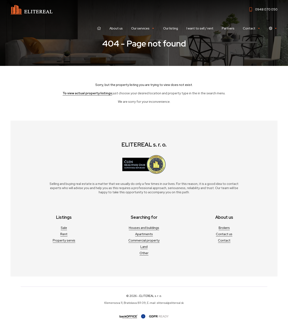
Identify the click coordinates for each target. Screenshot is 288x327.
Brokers (224, 228)
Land (144, 247)
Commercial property (144, 240)
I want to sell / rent (199, 28)
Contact (224, 240)
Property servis (64, 240)
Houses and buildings (144, 228)
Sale (64, 228)
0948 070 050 (266, 9)
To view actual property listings (87, 93)
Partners (228, 28)
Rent (63, 234)
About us (116, 28)
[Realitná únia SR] (144, 173)
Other (144, 253)
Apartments (144, 234)
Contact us (224, 234)
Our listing (170, 28)
